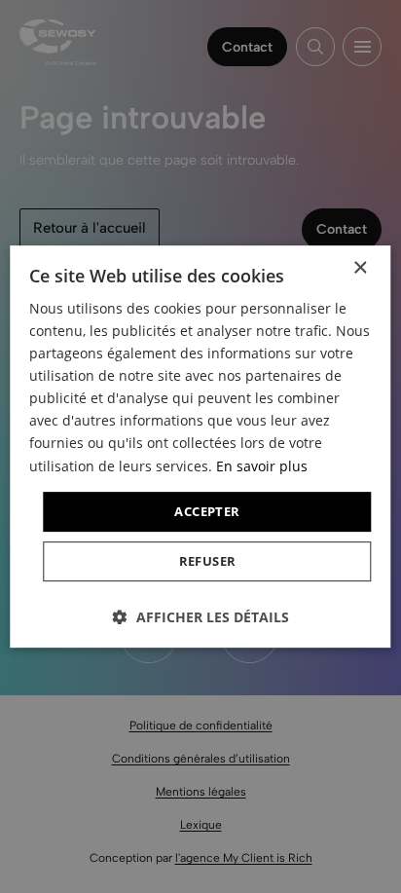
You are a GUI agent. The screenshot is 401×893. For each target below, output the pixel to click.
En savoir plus (262, 466)
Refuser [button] (208, 561)
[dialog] (200, 446)
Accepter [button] (206, 511)
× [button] (359, 268)
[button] (201, 617)
